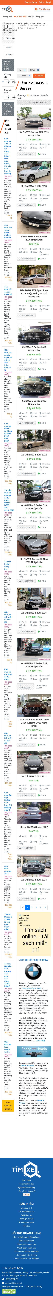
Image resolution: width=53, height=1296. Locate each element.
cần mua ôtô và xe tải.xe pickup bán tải (8, 231)
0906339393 (27, 473)
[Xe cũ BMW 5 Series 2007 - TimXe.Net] (34, 813)
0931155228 (27, 745)
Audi (39, 988)
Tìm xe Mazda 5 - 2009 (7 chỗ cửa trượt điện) (8, 921)
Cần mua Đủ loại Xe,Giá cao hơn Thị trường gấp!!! (8, 801)
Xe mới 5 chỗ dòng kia (7, 565)
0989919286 (27, 899)
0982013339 (27, 423)
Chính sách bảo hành (26, 1248)
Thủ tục (26, 1226)
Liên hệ (13, 30)
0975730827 (12, 1279)
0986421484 (27, 631)
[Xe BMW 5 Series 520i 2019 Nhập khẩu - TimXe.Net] (34, 118)
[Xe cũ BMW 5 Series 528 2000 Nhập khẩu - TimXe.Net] (34, 222)
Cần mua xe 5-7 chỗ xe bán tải (7, 738)
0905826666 (24, 688)
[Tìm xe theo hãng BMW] (34, 972)
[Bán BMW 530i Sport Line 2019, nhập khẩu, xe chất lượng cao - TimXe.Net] (34, 276)
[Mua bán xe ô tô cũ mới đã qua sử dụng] (7, 9)
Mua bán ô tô (26, 1208)
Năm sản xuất (8, 91)
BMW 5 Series (27, 1066)
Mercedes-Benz (29, 988)
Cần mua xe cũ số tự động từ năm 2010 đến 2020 (8, 432)
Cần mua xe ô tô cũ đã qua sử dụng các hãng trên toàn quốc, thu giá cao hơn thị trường (7, 156)
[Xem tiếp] (40, 1040)
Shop (5, 30)
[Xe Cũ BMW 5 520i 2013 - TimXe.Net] (34, 172)
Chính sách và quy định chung (26, 1237)
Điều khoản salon (26, 1241)
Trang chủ (7, 17)
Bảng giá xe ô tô (27, 1219)
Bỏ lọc (40, 76)
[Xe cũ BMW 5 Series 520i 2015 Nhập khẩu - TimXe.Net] (34, 491)
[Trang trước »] (45, 907)
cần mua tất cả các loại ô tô (8, 290)
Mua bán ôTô (20, 17)
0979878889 (27, 315)
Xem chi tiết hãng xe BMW (33, 959)
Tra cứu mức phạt (26, 1222)
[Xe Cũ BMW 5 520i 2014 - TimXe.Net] (34, 866)
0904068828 (27, 795)
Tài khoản (44, 9)
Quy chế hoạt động (26, 1187)
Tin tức (19, 23)
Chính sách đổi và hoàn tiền (27, 1251)
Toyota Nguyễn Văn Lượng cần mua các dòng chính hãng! (8, 975)
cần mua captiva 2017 (7, 870)
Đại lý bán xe (26, 1215)
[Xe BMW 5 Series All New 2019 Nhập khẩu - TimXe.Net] (34, 545)
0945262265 (27, 154)
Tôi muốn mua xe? (26, 1211)
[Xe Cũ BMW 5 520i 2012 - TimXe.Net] (34, 441)
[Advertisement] (34, 49)
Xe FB (43, 154)
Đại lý (31, 17)
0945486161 (27, 848)
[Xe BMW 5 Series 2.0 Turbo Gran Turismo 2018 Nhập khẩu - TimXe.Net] (34, 705)
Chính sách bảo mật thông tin (26, 1258)
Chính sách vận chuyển (26, 1255)
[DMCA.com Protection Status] (9, 1291)
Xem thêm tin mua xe (8, 1105)
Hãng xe (41, 23)
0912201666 (27, 527)
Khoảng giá (7, 76)
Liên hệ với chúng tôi (26, 1191)
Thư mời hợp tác (26, 1184)
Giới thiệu (26, 1180)
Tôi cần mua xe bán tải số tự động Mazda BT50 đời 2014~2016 (8, 500)
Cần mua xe (8, 23)
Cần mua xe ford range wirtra (7, 1047)
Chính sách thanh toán (26, 1244)
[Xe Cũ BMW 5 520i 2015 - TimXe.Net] (34, 599)
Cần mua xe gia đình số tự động (8, 674)
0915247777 (27, 205)
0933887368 (27, 369)
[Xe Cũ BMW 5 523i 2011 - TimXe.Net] (34, 762)
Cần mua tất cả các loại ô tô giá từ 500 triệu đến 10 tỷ (8, 360)
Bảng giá (39, 17)
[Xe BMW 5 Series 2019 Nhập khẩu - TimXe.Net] (34, 333)
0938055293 (27, 581)
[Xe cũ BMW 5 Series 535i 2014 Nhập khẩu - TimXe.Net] (34, 649)
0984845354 (27, 259)
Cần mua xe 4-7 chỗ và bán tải (7, 617)
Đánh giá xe (29, 23)
